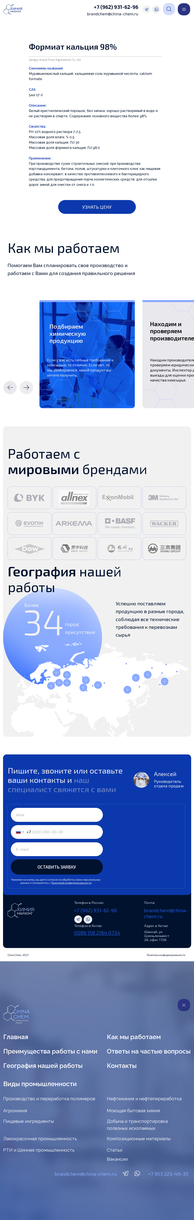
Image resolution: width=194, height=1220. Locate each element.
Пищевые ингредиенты (28, 1121)
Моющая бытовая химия (133, 1110)
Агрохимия (15, 1110)
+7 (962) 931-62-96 (116, 7)
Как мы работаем (134, 1037)
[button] (97, 207)
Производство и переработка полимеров (49, 1098)
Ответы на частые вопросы (149, 1051)
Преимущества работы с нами (50, 1051)
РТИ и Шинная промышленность (38, 1150)
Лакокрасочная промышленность (40, 1138)
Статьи (114, 1150)
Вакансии (117, 1159)
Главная (15, 1037)
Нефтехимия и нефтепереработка (144, 1098)
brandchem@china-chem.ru (112, 13)
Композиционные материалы (139, 1138)
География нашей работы (43, 1065)
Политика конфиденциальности (166, 955)
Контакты (122, 1065)
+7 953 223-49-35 (168, 1174)
